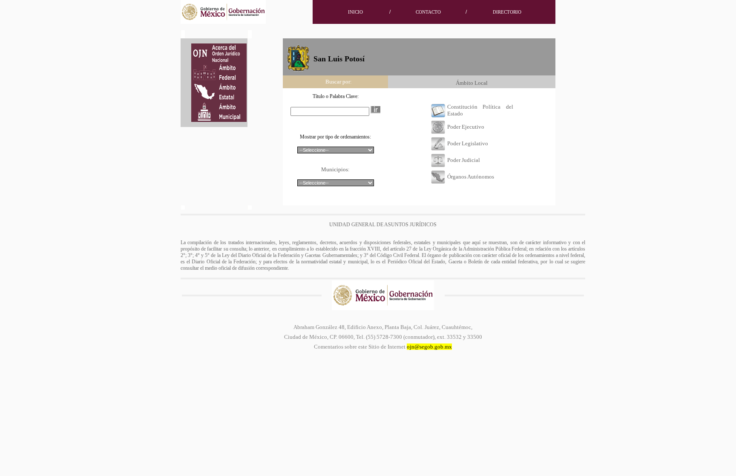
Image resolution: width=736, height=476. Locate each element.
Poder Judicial (463, 160)
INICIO (355, 11)
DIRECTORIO (507, 11)
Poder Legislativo (467, 143)
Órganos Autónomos (470, 176)
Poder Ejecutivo (465, 127)
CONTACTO (428, 11)
